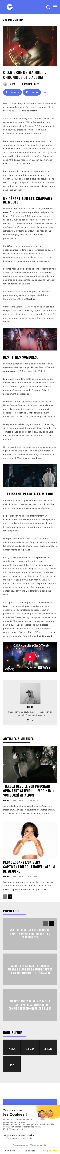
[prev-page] (5, 896)
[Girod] (6, 84)
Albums (19, 20)
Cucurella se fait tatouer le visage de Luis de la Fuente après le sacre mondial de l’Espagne (30, 969)
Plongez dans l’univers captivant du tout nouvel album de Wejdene (29, 867)
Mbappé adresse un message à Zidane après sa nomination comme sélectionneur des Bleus (30, 1005)
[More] (45, 92)
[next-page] (10, 896)
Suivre (12, 1041)
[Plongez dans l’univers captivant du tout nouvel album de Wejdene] (30, 840)
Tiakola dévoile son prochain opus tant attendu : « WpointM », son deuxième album (29, 790)
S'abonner (12, 1057)
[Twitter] (32, 720)
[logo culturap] (9, 7)
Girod (12, 84)
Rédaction (18, 800)
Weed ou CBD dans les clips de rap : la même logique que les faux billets (30, 933)
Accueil (7, 20)
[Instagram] (28, 720)
